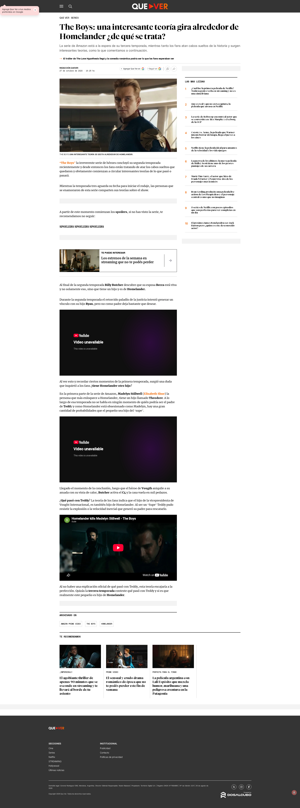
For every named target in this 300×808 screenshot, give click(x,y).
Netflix (52, 757)
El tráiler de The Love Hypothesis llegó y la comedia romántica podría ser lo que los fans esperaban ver (118, 59)
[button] (61, 6)
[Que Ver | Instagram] (241, 787)
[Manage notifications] (294, 792)
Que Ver (64, 18)
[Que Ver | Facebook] (249, 787)
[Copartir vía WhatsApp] (167, 69)
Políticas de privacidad (111, 757)
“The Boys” (67, 163)
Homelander (106, 624)
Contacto (104, 752)
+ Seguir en (152, 69)
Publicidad (105, 748)
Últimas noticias (56, 770)
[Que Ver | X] (234, 787)
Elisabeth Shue (154, 393)
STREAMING (55, 761)
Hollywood (54, 765)
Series (52, 752)
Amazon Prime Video (71, 624)
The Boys (91, 624)
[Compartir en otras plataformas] (174, 69)
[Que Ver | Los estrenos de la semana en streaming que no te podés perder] (170, 260)
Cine (51, 748)
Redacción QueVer (69, 68)
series (75, 18)
